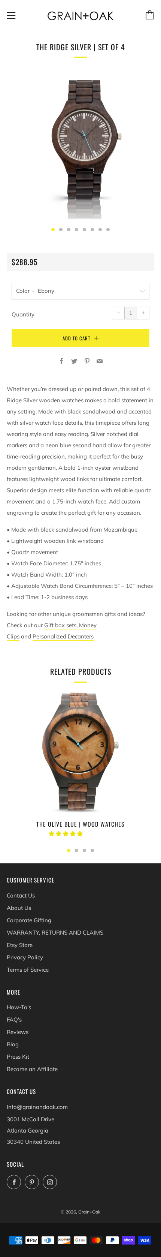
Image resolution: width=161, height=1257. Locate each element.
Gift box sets (60, 625)
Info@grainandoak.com (37, 1106)
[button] (66, 833)
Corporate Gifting (29, 920)
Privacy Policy (25, 957)
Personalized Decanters (63, 636)
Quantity (23, 314)
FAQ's (14, 1019)
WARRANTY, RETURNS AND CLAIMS (55, 932)
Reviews (17, 1031)
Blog (13, 1044)
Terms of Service (28, 969)
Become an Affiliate (32, 1069)
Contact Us (21, 895)
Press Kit (18, 1056)
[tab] (53, 229)
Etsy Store (20, 944)
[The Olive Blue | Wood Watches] (80, 751)
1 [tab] (68, 850)
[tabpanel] (80, 145)
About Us (19, 907)
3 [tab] (84, 850)
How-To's (19, 1007)
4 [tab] (92, 850)
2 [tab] (76, 850)
